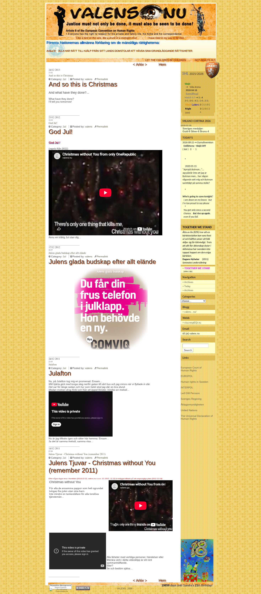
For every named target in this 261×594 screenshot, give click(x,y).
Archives (188, 282)
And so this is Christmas (61, 75)
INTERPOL (187, 387)
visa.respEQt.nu (192, 322)
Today (187, 286)
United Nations (189, 410)
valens (88, 79)
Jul (64, 79)
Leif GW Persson (190, 393)
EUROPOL (187, 376)
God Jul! (53, 123)
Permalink (102, 79)
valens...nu (190, 312)
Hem (162, 64)
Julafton (53, 364)
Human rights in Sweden (194, 381)
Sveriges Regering (191, 398)
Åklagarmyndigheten (192, 404)
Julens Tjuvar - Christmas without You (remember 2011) (77, 454)
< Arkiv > (140, 64)
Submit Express (60, 587)
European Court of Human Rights (191, 369)
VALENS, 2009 (124, 588)
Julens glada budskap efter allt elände (67, 253)
